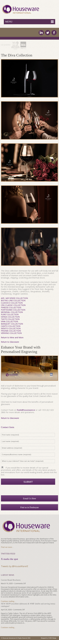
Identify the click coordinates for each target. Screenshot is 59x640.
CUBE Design (52, 638)
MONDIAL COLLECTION (12, 312)
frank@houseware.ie (26, 410)
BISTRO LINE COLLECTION (13, 300)
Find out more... (7, 547)
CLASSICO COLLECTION (12, 302)
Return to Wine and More (12, 337)
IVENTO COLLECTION (11, 328)
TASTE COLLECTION (10, 319)
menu (8, 21)
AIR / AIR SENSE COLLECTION (14, 298)
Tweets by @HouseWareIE (14, 566)
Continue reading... (8, 601)
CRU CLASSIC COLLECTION (13, 305)
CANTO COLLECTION (10, 326)
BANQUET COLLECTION (12, 323)
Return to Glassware (10, 342)
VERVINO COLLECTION (11, 333)
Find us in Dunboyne (29, 507)
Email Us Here (29, 498)
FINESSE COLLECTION (11, 307)
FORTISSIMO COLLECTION (13, 309)
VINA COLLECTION (9, 321)
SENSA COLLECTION (10, 316)
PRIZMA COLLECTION (11, 330)
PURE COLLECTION (10, 314)
